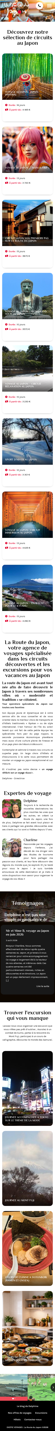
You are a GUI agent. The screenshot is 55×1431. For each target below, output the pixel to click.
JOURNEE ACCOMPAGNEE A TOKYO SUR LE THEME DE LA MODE (26, 1119)
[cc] (27, 88)
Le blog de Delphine (27, 1406)
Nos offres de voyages (19, 1412)
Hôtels (17, 1419)
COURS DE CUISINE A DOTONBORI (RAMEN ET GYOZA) (26, 1279)
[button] (49, 5)
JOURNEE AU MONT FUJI (19, 1201)
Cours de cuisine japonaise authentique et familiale (24, 1359)
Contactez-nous (33, 1419)
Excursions (41, 1412)
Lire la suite (43, 979)
